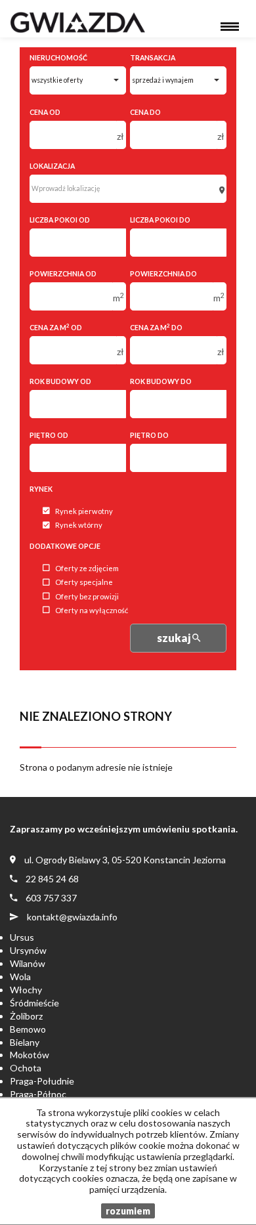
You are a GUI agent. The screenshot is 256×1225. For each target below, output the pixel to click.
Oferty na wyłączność (91, 610)
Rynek (41, 489)
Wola (20, 976)
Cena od (45, 112)
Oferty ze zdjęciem (87, 568)
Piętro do (149, 435)
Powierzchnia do (163, 274)
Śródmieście (34, 1002)
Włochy (26, 989)
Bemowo (28, 1029)
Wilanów (27, 963)
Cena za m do (156, 327)
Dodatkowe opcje (65, 546)
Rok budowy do (161, 381)
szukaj (174, 638)
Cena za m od (56, 327)
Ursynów (28, 950)
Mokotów (29, 1054)
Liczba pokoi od (60, 220)
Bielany (24, 1042)
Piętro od (49, 435)
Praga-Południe (42, 1080)
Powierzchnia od (63, 274)
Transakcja (152, 58)
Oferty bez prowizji (87, 596)
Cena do (145, 112)
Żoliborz (26, 1015)
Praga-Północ (38, 1094)
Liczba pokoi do (160, 220)
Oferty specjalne (84, 582)
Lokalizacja (52, 166)
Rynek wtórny (78, 525)
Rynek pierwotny (84, 511)
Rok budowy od (60, 381)
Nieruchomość (58, 58)
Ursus (22, 937)
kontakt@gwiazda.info (72, 916)
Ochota (25, 1067)
